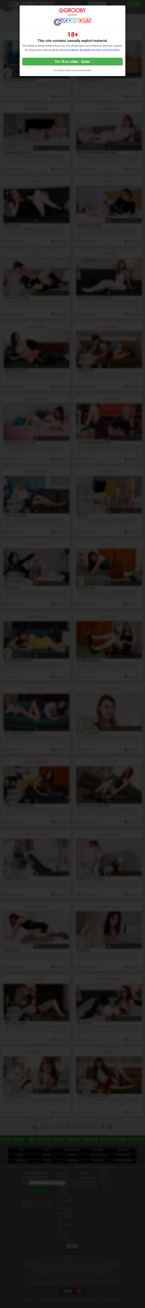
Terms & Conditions (69, 50)
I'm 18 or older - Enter (72, 61)
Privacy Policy (112, 50)
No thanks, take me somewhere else (72, 70)
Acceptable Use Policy (90, 50)
